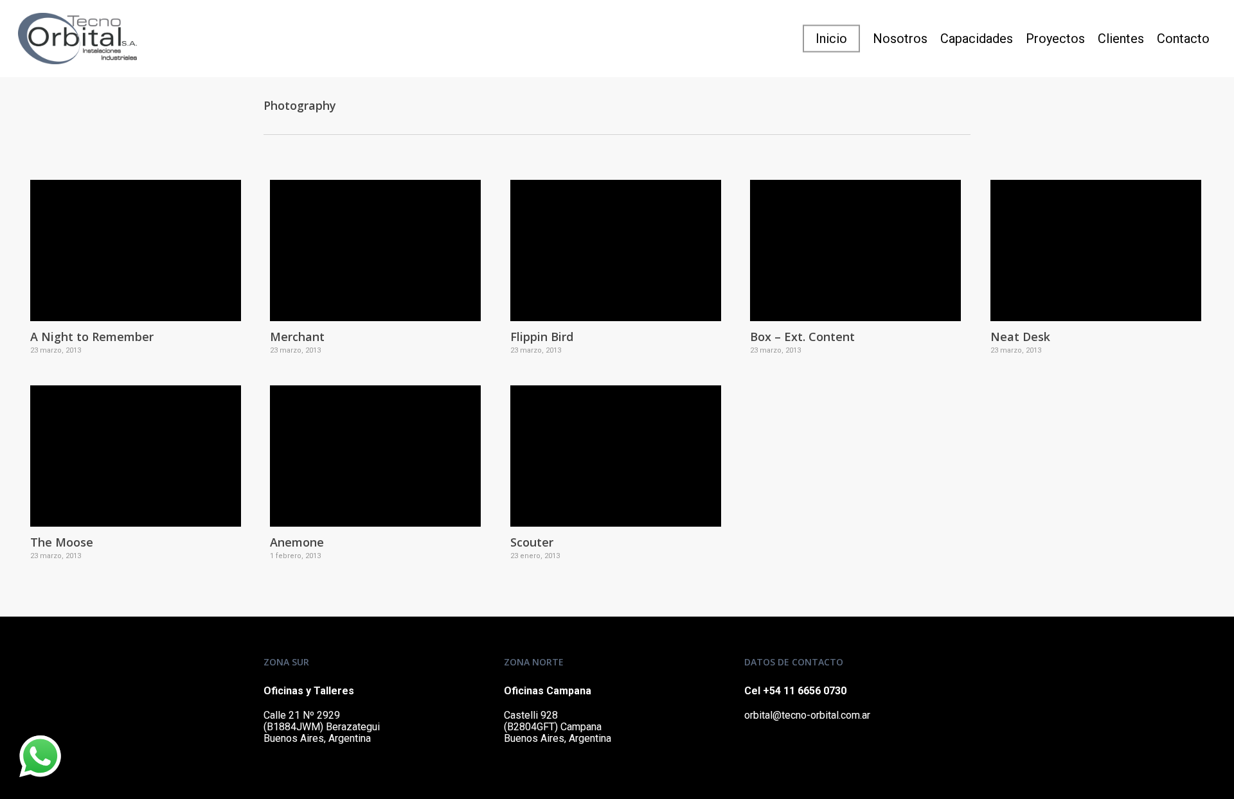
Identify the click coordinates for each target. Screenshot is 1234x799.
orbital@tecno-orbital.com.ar (807, 715)
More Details (138, 241)
